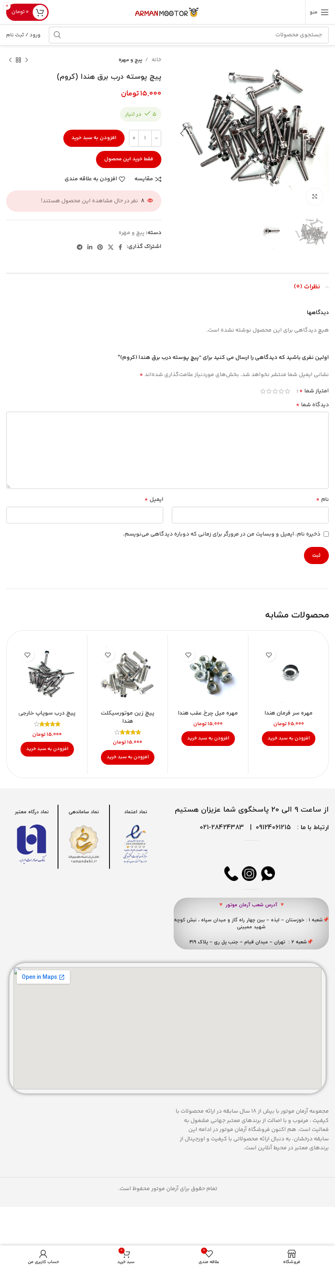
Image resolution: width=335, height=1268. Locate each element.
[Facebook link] (120, 247)
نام (322, 499)
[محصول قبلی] (26, 60)
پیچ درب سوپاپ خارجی (47, 713)
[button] (288, 738)
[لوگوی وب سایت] (167, 12)
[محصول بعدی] (10, 60)
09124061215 (273, 827)
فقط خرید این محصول (128, 159)
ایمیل (153, 499)
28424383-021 (222, 827)
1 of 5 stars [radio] (287, 391)
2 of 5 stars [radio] (281, 391)
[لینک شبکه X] (110, 247)
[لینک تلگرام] (79, 247)
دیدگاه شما (312, 405)
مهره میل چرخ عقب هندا (208, 713)
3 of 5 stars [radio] (275, 391)
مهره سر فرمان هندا (289, 713)
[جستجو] (57, 35)
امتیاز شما (314, 391)
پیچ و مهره (130, 60)
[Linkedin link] (90, 247)
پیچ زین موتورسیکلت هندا (127, 717)
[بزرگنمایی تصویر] (314, 196)
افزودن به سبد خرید (93, 138)
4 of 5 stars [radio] (269, 391)
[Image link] (135, 844)
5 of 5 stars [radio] (263, 391)
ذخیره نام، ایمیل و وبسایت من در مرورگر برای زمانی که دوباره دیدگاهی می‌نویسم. (221, 534)
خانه (155, 60)
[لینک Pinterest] (100, 247)
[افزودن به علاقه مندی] (268, 655)
